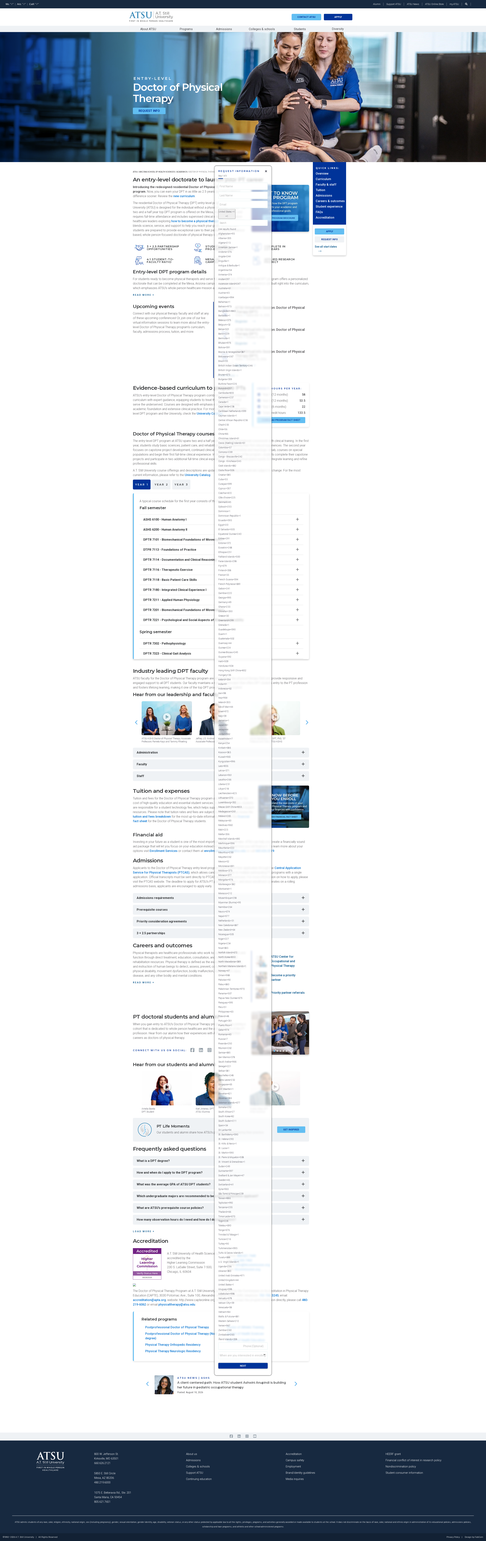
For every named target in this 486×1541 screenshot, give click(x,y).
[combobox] (226, 214)
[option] (243, 233)
